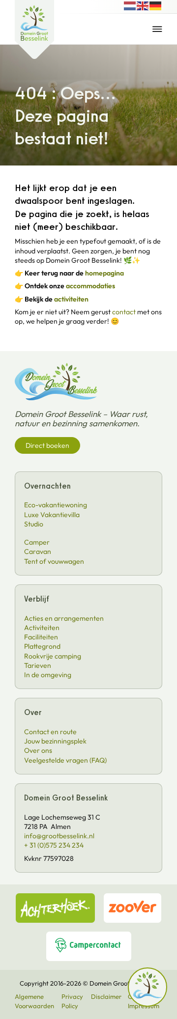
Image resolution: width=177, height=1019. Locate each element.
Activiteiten (41, 627)
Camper (37, 542)
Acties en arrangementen (64, 618)
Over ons (38, 750)
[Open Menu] (157, 29)
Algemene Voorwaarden (34, 1000)
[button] (147, 988)
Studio (33, 524)
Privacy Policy (72, 1000)
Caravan (37, 551)
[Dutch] (130, 4)
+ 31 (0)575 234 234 (54, 845)
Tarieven (37, 665)
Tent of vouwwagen (54, 561)
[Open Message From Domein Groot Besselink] (147, 987)
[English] (143, 4)
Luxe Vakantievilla (52, 514)
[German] (155, 4)
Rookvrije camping (52, 656)
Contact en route (50, 731)
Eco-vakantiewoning (55, 504)
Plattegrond (42, 646)
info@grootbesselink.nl (59, 835)
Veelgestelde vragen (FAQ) (65, 760)
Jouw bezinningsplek (55, 741)
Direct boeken (47, 445)
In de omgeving (47, 674)
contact (124, 311)
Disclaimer (106, 996)
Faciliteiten (41, 637)
